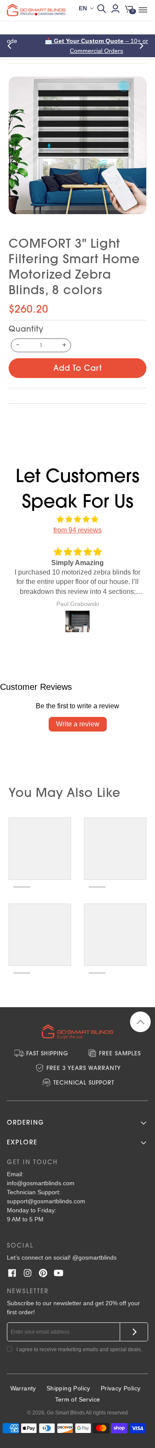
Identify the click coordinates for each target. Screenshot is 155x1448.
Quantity (26, 329)
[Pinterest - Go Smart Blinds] (43, 1273)
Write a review (77, 724)
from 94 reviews (77, 530)
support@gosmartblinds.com (46, 1201)
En (83, 8)
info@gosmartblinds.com (40, 1183)
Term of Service (77, 1399)
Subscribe (134, 1331)
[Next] (143, 46)
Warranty (23, 1388)
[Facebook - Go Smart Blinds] (12, 1273)
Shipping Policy (68, 1388)
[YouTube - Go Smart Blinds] (58, 1273)
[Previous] (12, 46)
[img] (77, 519)
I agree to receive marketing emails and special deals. (79, 1350)
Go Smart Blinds (66, 1413)
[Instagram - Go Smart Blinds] (27, 1273)
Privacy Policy (121, 1388)
